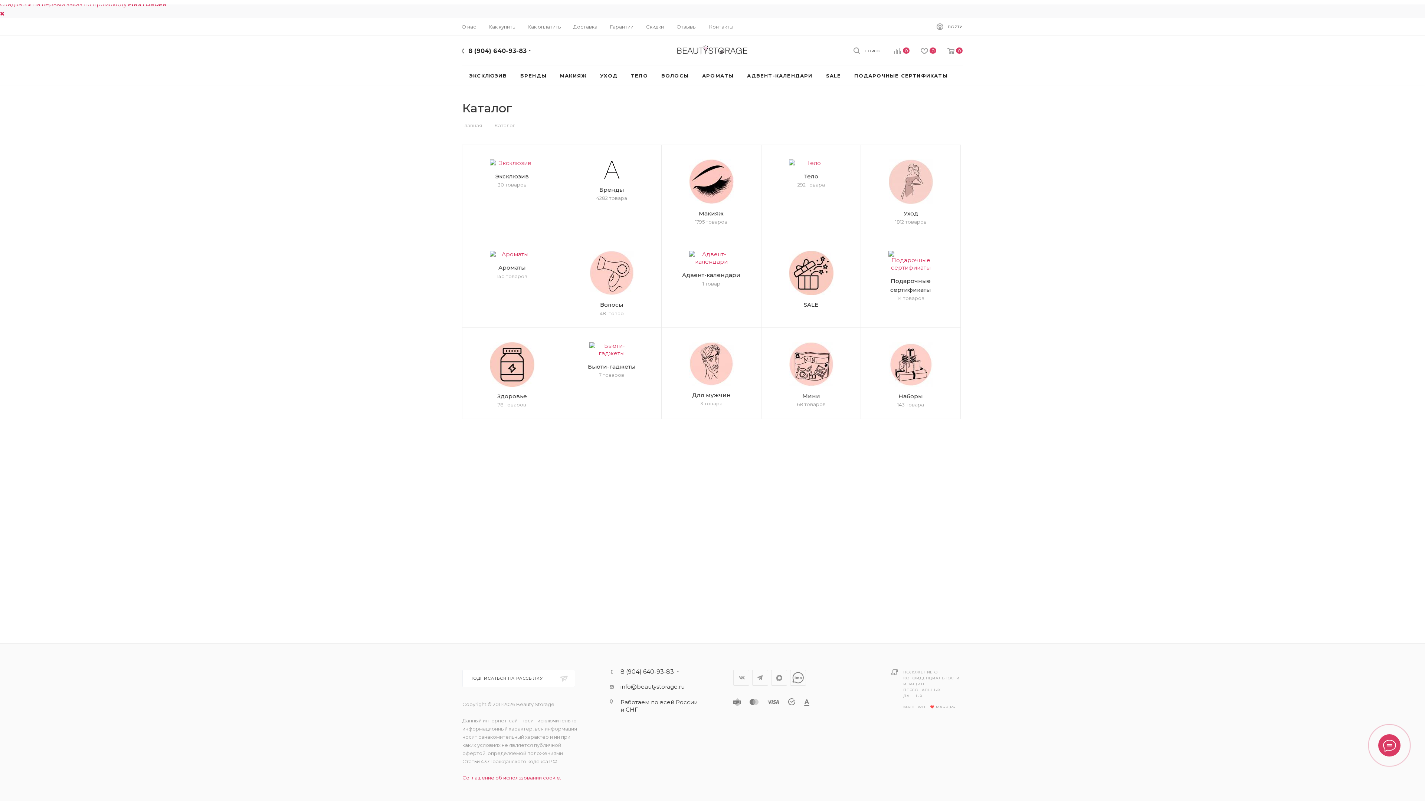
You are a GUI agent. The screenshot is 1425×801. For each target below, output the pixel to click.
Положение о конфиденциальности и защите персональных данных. (931, 684)
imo (798, 678)
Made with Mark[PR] (930, 707)
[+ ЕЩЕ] (965, 76)
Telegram (760, 678)
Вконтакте (741, 678)
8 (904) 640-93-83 (497, 51)
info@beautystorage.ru (652, 686)
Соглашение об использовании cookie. (511, 778)
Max (779, 678)
